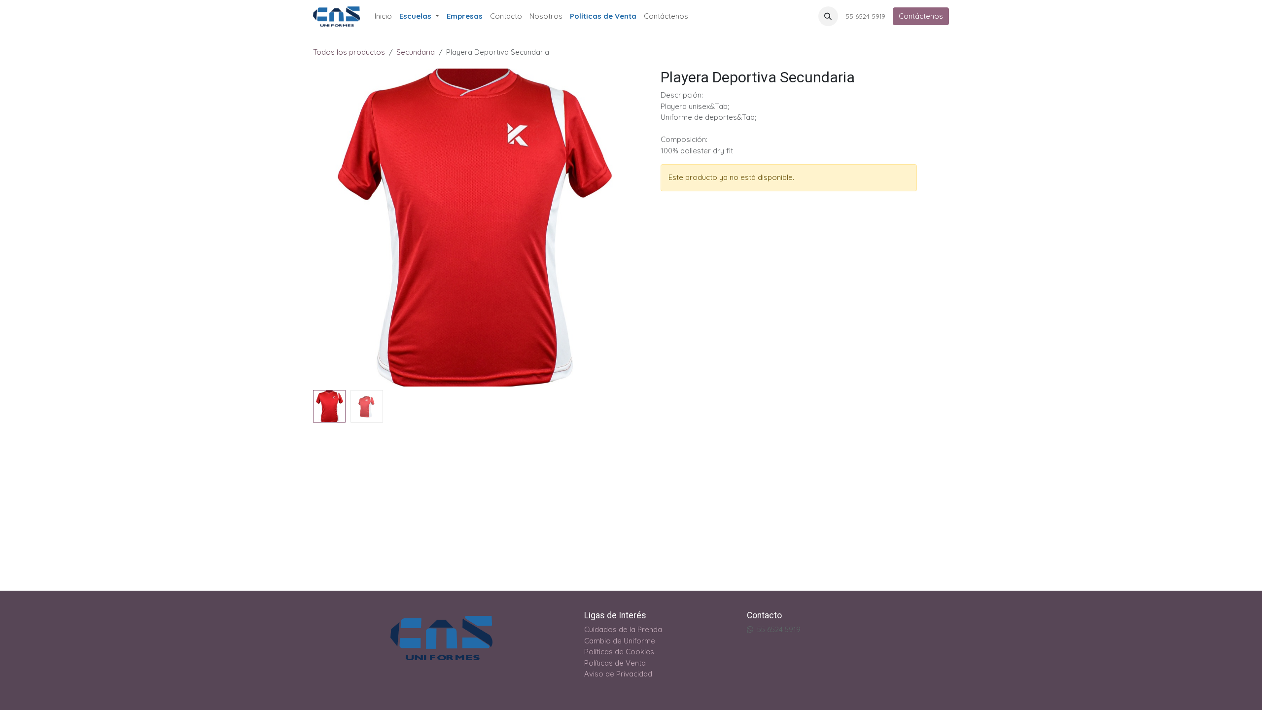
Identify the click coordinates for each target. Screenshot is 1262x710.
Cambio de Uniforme (619, 640)
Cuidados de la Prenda (623, 629)
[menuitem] (383, 16)
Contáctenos (921, 16)
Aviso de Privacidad (618, 673)
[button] (828, 16)
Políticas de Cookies (619, 651)
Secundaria (415, 52)
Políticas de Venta (615, 663)
